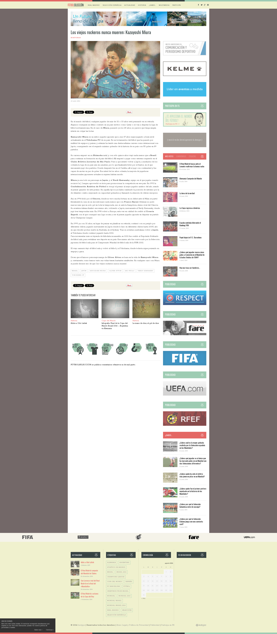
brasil (75, 271)
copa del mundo (114, 582)
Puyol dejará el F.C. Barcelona (190, 237)
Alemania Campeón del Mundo (190, 178)
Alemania (111, 563)
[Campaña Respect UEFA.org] (184, 304)
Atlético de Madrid (116, 567)
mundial (111, 596)
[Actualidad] (107, 355)
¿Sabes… (152, 5)
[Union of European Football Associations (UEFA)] (184, 395)
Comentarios (181, 156)
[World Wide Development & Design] (184, 147)
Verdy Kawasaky (145, 271)
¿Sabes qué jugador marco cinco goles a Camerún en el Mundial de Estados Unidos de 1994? (191, 255)
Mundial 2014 (124, 596)
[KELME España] (184, 75)
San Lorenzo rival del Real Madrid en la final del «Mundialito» (90, 583)
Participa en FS (167, 625)
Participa (176, 5)
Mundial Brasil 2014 (116, 605)
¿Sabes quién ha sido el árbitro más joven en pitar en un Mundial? (192, 475)
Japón (83, 271)
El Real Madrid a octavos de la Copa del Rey (89, 595)
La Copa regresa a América (189, 207)
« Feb (143, 598)
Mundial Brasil (114, 601)
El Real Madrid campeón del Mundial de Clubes (89, 572)
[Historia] (121, 355)
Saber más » (38, 630)
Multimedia (164, 5)
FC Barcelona (113, 586)
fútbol (126, 586)
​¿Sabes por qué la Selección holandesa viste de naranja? (190, 505)
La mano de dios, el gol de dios (145, 323)
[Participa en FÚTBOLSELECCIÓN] (184, 126)
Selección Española (116, 615)
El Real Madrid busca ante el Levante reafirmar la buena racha (191, 165)
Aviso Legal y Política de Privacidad (132, 625)
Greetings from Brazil (118, 591)
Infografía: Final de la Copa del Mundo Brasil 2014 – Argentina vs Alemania (115, 326)
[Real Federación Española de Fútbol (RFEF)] (184, 425)
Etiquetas (192, 156)
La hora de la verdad (187, 193)
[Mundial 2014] (151, 355)
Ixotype (81, 625)
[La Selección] (92, 355)
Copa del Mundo (109, 321)
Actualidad (129, 5)
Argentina (124, 563)
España (129, 582)
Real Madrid (94, 5)
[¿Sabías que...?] (136, 355)
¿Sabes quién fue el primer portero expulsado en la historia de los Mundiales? (192, 491)
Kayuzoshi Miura (98, 271)
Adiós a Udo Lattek (79, 323)
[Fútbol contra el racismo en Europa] (184, 335)
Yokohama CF (78, 275)
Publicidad (154, 625)
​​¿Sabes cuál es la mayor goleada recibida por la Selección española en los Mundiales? (192, 445)
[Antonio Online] (77, 355)
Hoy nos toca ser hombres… (189, 267)
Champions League (115, 577)
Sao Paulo (129, 271)
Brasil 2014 (121, 572)
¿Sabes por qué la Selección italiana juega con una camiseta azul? (191, 521)
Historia (142, 5)
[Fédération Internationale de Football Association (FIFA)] (184, 365)
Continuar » (50, 630)
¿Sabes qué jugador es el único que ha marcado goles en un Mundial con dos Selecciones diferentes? (192, 461)
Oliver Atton (115, 271)
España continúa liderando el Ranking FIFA (190, 224)
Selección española (112, 5)
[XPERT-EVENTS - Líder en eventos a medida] (184, 96)
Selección (127, 610)
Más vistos (169, 156)
